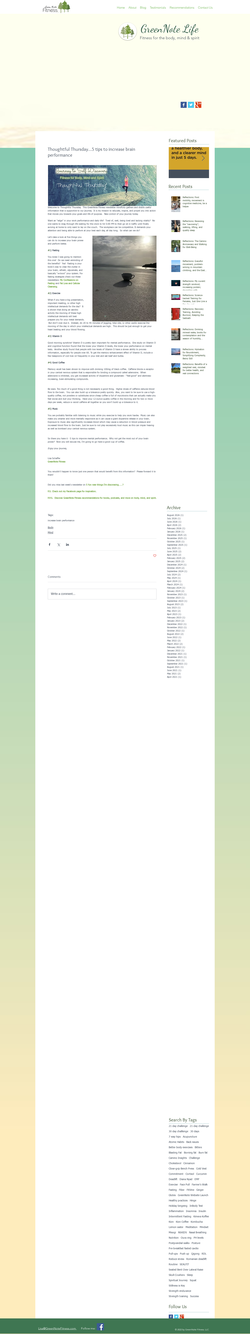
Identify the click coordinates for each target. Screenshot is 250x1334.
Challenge (194, 1158)
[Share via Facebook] (49, 544)
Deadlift (173, 1179)
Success (194, 1296)
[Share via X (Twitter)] (58, 544)
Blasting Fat (175, 1152)
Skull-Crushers (177, 1275)
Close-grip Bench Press (181, 1168)
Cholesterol (175, 1163)
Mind (50, 532)
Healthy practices (178, 1200)
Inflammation (176, 1211)
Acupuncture (190, 1137)
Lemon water (176, 1227)
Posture (196, 1243)
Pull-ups (173, 1254)
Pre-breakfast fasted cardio (184, 1248)
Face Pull (185, 1184)
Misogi (172, 1232)
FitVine (190, 1190)
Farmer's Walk (200, 1184)
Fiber (181, 1190)
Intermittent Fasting (180, 1216)
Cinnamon (189, 1163)
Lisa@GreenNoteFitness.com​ (57, 1328)
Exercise (173, 1184)
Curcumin (201, 1174)
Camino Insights (178, 1158)
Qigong (195, 1254)
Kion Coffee (182, 1222)
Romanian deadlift (196, 1259)
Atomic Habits (176, 1142)
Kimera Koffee (201, 1216)
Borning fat (190, 1152)
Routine (173, 1264)
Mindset (204, 1227)
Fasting (173, 1190)
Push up (184, 1254)
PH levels (199, 1238)
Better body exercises (181, 1147)
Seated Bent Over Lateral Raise (186, 1270)
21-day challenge (199, 1126)
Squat (193, 1280)
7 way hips (175, 1137)
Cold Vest (201, 1168)
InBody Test (196, 1206)
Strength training (178, 1296)
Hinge (193, 1200)
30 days (194, 1131)
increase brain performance (61, 521)
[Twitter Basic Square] (191, 105)
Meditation (191, 1227)
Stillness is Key (177, 1285)
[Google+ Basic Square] (198, 105)
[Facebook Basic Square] (184, 105)
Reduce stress (176, 1259)
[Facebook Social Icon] (100, 1326)
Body (50, 527)
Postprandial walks (179, 1243)
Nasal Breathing (197, 1232)
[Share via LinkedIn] (67, 544)
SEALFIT (184, 1264)
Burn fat (203, 1152)
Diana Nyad (186, 1179)
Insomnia (191, 1211)
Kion (171, 1222)
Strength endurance (180, 1291)
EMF (197, 1179)
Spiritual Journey (178, 1280)
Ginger (200, 1190)
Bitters (198, 1147)
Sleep (190, 1275)
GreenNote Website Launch (193, 1195)
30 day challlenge (178, 1131)
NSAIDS (182, 1232)
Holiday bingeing (178, 1206)
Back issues (192, 1142)
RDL (204, 1254)
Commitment (176, 1174)
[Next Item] (203, 158)
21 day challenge (178, 1126)
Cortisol (190, 1174)
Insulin (202, 1211)
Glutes (172, 1195)
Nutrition (174, 1238)
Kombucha (197, 1222)
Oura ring (186, 1238)
